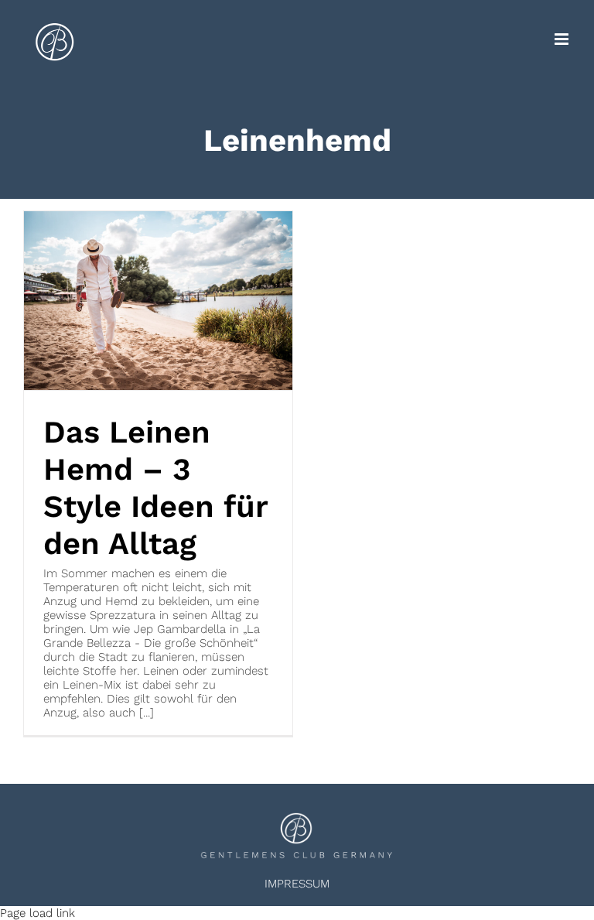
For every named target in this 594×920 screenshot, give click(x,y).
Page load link (37, 913)
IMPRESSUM (297, 884)
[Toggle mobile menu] (563, 39)
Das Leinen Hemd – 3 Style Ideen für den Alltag (155, 488)
